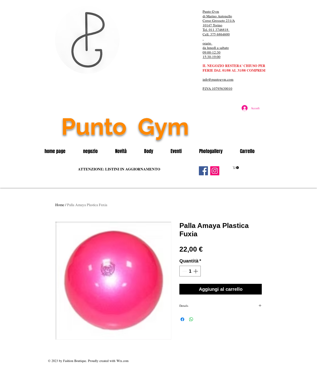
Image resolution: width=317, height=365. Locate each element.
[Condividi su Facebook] (182, 319)
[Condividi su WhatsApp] (191, 319)
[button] (96, 151)
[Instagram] (214, 170)
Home (59, 204)
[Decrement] (184, 271)
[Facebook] (203, 170)
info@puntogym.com (218, 79)
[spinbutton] (190, 271)
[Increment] (196, 271)
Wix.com (122, 361)
